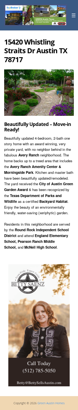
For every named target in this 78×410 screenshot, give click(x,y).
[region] (39, 92)
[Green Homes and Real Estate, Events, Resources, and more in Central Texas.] (35, 15)
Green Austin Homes (51, 403)
